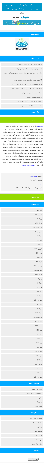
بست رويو (35, 120)
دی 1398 (39, 334)
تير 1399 (39, 257)
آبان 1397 (39, 343)
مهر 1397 (39, 347)
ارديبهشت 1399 (37, 266)
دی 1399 (39, 283)
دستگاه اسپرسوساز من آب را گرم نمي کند (29, 101)
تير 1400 (39, 219)
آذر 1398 (39, 287)
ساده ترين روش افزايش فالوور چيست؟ (30, 64)
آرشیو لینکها (38, 406)
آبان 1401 (39, 210)
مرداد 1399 (38, 253)
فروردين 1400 (38, 231)
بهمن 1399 (39, 279)
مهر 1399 (39, 244)
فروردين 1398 (38, 321)
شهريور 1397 (38, 351)
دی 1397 (39, 373)
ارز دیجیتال (39, 440)
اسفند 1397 (38, 364)
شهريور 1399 (38, 249)
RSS (7, 9)
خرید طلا (39, 402)
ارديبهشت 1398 (37, 317)
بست (35, 176)
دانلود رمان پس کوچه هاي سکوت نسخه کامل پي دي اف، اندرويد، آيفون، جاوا (23, 74)
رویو (32, 176)
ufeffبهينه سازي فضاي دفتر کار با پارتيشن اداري (28, 80)
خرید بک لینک (38, 435)
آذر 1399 (39, 236)
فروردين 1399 (38, 270)
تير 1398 (39, 308)
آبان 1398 (39, 291)
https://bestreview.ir (28, 165)
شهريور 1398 (38, 300)
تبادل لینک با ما (37, 422)
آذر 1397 (39, 338)
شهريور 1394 (38, 377)
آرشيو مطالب (22, 5)
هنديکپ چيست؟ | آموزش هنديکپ (32, 93)
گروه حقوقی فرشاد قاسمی (34, 393)
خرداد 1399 (38, 261)
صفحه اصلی (34, 5)
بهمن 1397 (39, 368)
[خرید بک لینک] (22, 25)
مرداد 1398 (38, 304)
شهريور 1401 (38, 214)
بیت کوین (39, 427)
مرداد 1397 (38, 355)
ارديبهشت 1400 (37, 227)
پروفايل (14, 9)
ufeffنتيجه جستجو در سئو (34, 97)
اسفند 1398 (38, 326)
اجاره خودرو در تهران (36, 418)
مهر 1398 (39, 296)
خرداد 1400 (38, 223)
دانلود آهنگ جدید (37, 398)
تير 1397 (39, 360)
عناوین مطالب (10, 5)
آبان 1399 (39, 240)
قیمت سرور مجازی (36, 389)
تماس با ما (22, 9)
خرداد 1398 (38, 313)
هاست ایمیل (38, 431)
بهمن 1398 (39, 330)
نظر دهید (39, 184)
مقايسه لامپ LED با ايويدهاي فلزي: (31, 106)
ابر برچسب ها (33, 9)
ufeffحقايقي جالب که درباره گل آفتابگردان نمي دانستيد (25, 88)
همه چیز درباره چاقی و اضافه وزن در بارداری (29, 69)
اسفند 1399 (38, 274)
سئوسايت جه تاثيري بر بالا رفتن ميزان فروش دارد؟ (27, 84)
